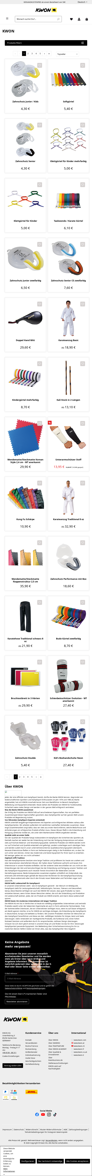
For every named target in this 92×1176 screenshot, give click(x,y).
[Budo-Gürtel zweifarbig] (68, 616)
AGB (65, 1129)
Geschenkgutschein (33, 1061)
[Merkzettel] (70, 19)
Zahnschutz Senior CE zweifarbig (68, 280)
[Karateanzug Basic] (68, 318)
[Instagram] (49, 1115)
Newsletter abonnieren (16, 1001)
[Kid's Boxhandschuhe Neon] (68, 736)
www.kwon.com (80, 1040)
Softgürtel (68, 101)
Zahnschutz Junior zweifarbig (25, 280)
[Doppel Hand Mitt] (25, 318)
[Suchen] (58, 19)
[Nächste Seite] (44, 53)
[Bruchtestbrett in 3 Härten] (25, 676)
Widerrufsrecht (32, 1129)
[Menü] (6, 18)
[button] (46, 1018)
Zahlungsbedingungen (78, 1129)
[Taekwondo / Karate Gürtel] (68, 199)
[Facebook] (37, 1115)
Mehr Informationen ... (9, 1171)
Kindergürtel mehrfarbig (25, 400)
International (78, 1032)
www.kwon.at (79, 1043)
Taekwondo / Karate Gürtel (68, 221)
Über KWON (53, 1040)
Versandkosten (31, 1043)
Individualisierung (32, 1055)
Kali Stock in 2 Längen (68, 400)
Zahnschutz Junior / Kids (25, 101)
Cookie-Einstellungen (10, 1056)
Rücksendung (30, 1049)
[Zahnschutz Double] (25, 736)
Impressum (7, 1129)
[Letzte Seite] (49, 53)
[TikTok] (55, 1115)
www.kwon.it (79, 1055)
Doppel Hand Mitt (25, 340)
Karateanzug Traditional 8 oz (68, 519)
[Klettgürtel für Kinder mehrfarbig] (68, 139)
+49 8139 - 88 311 (9, 1052)
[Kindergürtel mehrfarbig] (25, 378)
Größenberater (31, 1052)
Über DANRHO (54, 1043)
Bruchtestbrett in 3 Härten (25, 698)
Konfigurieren (27, 1161)
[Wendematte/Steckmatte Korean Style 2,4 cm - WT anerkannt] (25, 437)
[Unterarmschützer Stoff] (68, 437)
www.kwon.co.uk (80, 1052)
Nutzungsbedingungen (35, 988)
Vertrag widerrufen (13, 1065)
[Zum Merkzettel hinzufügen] (39, 65)
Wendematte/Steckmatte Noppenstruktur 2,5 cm (25, 580)
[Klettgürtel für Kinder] (25, 199)
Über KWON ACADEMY (57, 1049)
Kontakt (28, 1040)
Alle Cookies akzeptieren (77, 1161)
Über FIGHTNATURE (56, 1046)
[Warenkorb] (86, 19)
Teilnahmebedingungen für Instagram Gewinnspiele (46, 1132)
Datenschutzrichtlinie (13, 988)
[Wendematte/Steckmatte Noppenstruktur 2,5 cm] (25, 557)
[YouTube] (43, 1115)
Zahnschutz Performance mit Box (68, 579)
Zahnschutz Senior (25, 161)
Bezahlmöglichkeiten (13, 1083)
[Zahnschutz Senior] (25, 139)
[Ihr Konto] (78, 19)
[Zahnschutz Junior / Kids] (25, 79)
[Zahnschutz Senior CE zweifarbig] (68, 258)
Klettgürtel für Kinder (25, 221)
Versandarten (32, 1083)
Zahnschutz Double (25, 758)
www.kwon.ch (79, 1046)
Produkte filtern (14, 43)
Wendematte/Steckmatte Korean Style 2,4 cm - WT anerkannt (25, 461)
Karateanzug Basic (68, 340)
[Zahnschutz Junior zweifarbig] (25, 258)
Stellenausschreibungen (58, 1063)
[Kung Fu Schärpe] (25, 497)
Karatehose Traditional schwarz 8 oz (25, 640)
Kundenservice (33, 1032)
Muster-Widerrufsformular (51, 1129)
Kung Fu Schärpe (25, 519)
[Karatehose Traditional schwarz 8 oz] (25, 616)
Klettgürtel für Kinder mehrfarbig (68, 161)
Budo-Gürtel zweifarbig (68, 638)
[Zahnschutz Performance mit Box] (68, 557)
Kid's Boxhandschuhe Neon (68, 758)
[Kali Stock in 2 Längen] (68, 378)
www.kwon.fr (79, 1049)
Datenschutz (19, 1129)
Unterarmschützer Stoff (68, 459)
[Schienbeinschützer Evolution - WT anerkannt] (68, 676)
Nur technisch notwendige (50, 1161)
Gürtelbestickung (32, 1064)
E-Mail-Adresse (11, 973)
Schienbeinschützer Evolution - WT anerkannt (68, 699)
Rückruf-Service (31, 1046)
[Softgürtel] (68, 79)
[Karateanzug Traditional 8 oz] (68, 497)
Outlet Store (30, 1058)
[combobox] (36, 19)
